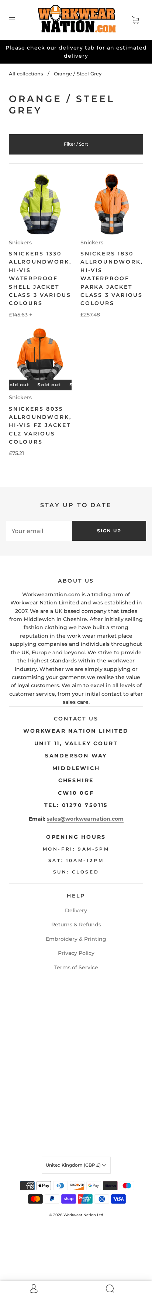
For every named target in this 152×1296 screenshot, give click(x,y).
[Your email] (39, 531)
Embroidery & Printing (76, 939)
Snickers (20, 242)
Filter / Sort (76, 144)
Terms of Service (76, 967)
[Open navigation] (17, 20)
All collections (26, 74)
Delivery (76, 910)
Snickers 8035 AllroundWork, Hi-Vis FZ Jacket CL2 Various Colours (40, 425)
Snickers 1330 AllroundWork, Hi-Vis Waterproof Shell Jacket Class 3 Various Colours (40, 278)
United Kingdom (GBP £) (74, 1165)
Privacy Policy (76, 953)
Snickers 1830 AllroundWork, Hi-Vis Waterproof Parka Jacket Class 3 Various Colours (111, 278)
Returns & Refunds (76, 924)
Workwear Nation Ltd (83, 1214)
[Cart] (135, 20)
